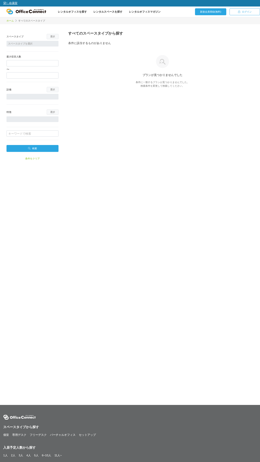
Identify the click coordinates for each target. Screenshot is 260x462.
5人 (36, 455)
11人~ (58, 455)
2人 (13, 455)
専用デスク (19, 434)
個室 (6, 434)
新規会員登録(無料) (210, 11)
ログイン (247, 11)
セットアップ (87, 434)
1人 (5, 455)
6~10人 (46, 455)
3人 (21, 455)
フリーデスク (38, 434)
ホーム (10, 20)
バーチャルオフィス (63, 434)
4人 (28, 455)
